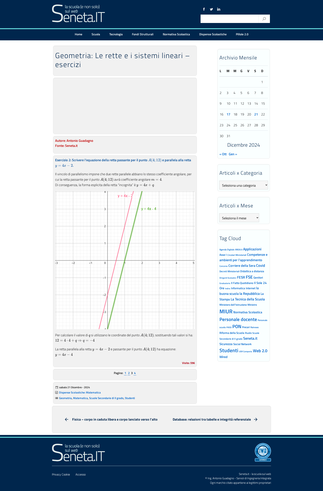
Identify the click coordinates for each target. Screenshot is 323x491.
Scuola (96, 34)
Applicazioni (252, 249)
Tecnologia (116, 34)
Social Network (242, 344)
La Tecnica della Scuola (248, 299)
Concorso (223, 266)
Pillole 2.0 (242, 34)
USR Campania (245, 351)
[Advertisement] (125, 106)
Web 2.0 (260, 351)
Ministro (252, 305)
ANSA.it (238, 249)
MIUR (226, 311)
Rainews (254, 327)
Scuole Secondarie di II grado (106, 398)
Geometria (65, 398)
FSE (249, 277)
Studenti (130, 398)
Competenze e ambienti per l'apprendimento (243, 257)
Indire (227, 288)
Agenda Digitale (226, 249)
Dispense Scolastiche (213, 34)
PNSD (229, 327)
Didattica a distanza (252, 271)
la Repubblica (249, 293)
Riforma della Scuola (231, 333)
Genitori (258, 278)
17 (228, 114)
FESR (241, 277)
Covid (260, 265)
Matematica (80, 398)
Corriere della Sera (241, 265)
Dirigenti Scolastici (227, 277)
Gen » (233, 154)
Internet (250, 288)
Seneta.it (250, 338)
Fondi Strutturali (142, 34)
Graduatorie (224, 283)
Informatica (238, 288)
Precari (246, 327)
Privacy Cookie (61, 474)
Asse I (223, 255)
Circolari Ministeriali (236, 255)
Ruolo (248, 333)
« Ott (223, 154)
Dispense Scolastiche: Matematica (80, 392)
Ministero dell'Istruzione (233, 305)
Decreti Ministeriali (229, 271)
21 (256, 114)
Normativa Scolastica (176, 34)
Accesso (81, 474)
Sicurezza (226, 344)
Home (78, 34)
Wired (223, 356)
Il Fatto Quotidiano (242, 283)
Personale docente (238, 319)
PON (236, 326)
